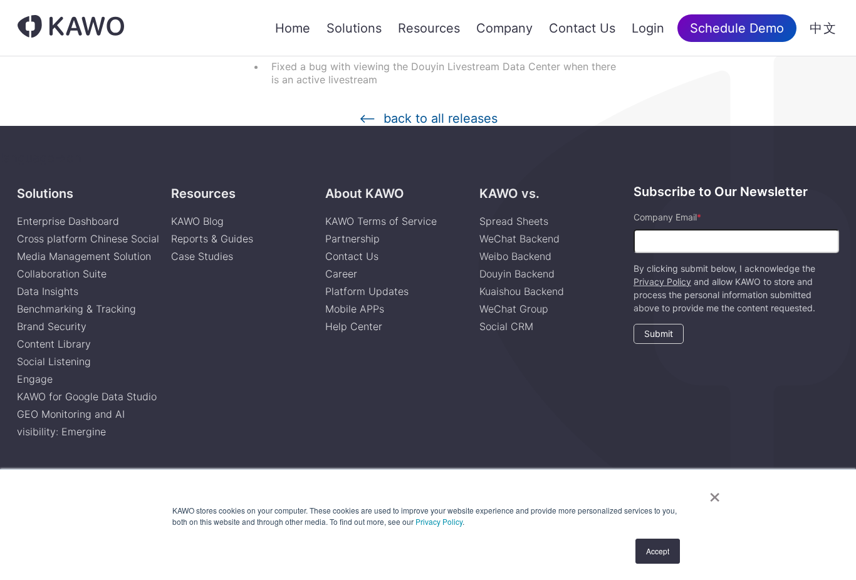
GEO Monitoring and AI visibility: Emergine (71, 423)
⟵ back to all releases (428, 118)
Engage (35, 379)
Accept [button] (657, 551)
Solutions (354, 28)
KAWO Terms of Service (382, 221)
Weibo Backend (515, 256)
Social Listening (54, 361)
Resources (429, 28)
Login (648, 28)
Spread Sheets (513, 221)
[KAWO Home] (71, 28)
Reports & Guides (212, 238)
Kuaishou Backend (521, 291)
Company (504, 28)
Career (341, 273)
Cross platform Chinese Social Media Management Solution (88, 247)
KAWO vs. (509, 193)
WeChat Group (513, 309)
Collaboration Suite (62, 273)
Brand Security (51, 326)
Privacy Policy (438, 521)
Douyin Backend (517, 273)
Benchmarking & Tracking (76, 309)
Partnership (352, 238)
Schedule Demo (737, 28)
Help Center (353, 326)
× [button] (714, 493)
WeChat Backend (519, 238)
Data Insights (47, 291)
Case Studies (202, 256)
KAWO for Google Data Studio (87, 396)
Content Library (54, 344)
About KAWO (364, 193)
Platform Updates (367, 291)
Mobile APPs (354, 309)
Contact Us (582, 28)
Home (292, 28)
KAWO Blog (197, 221)
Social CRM (506, 326)
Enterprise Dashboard (68, 221)
